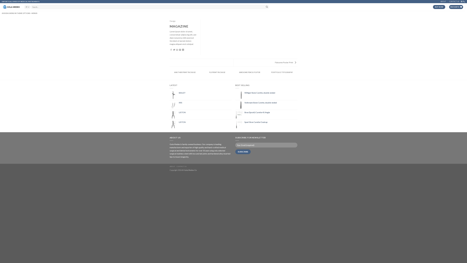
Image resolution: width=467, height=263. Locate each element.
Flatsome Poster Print (284, 62)
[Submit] (267, 7)
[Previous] (170, 75)
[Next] (297, 75)
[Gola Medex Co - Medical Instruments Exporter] (11, 7)
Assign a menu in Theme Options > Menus (19, 13)
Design (172, 21)
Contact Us (454, 1)
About (443, 1)
